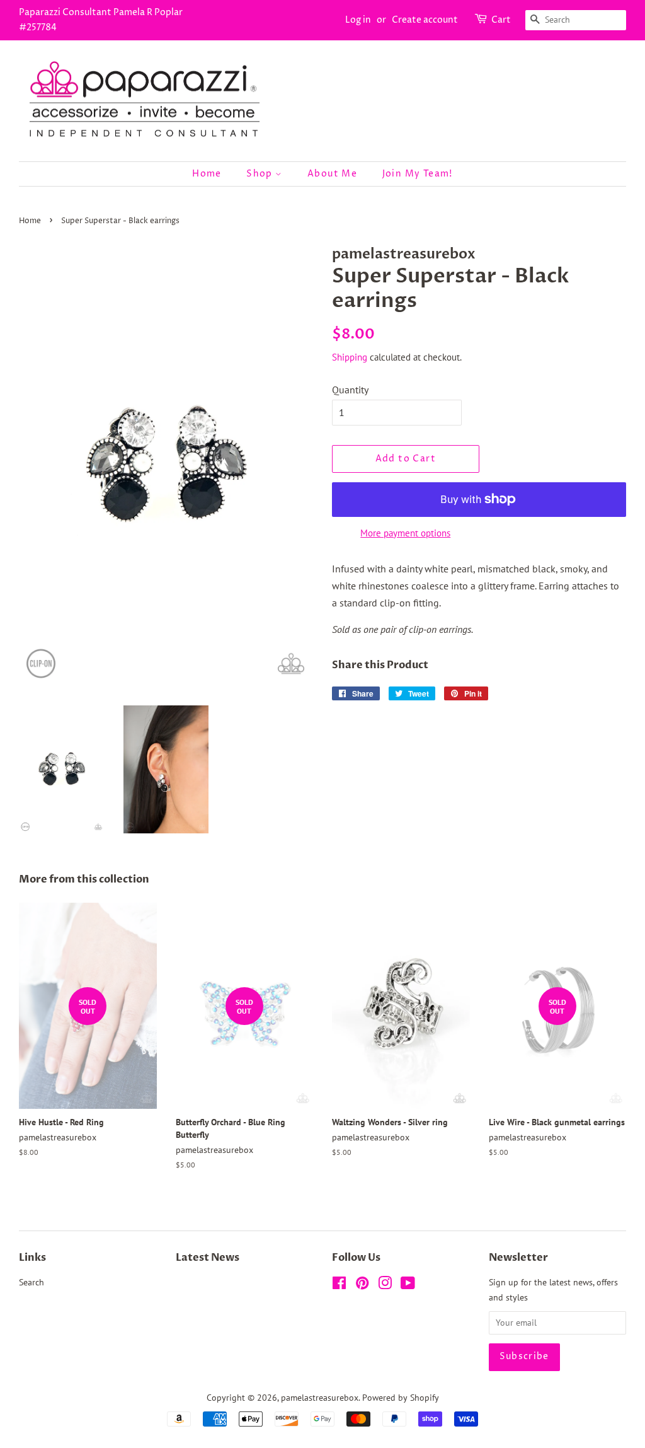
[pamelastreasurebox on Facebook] (339, 1285)
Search (31, 1282)
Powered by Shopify (400, 1397)
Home (207, 174)
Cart (501, 20)
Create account (425, 20)
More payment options (405, 533)
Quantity (350, 389)
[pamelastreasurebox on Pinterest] (362, 1285)
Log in (358, 20)
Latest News (207, 1258)
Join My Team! (417, 174)
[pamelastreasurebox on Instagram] (385, 1285)
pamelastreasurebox (319, 1397)
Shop (260, 174)
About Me (332, 174)
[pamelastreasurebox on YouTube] (408, 1285)
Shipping (349, 357)
